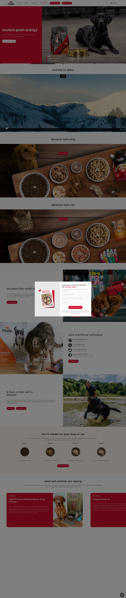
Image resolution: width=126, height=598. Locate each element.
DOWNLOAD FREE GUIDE (75, 307)
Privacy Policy (77, 313)
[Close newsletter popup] (89, 283)
